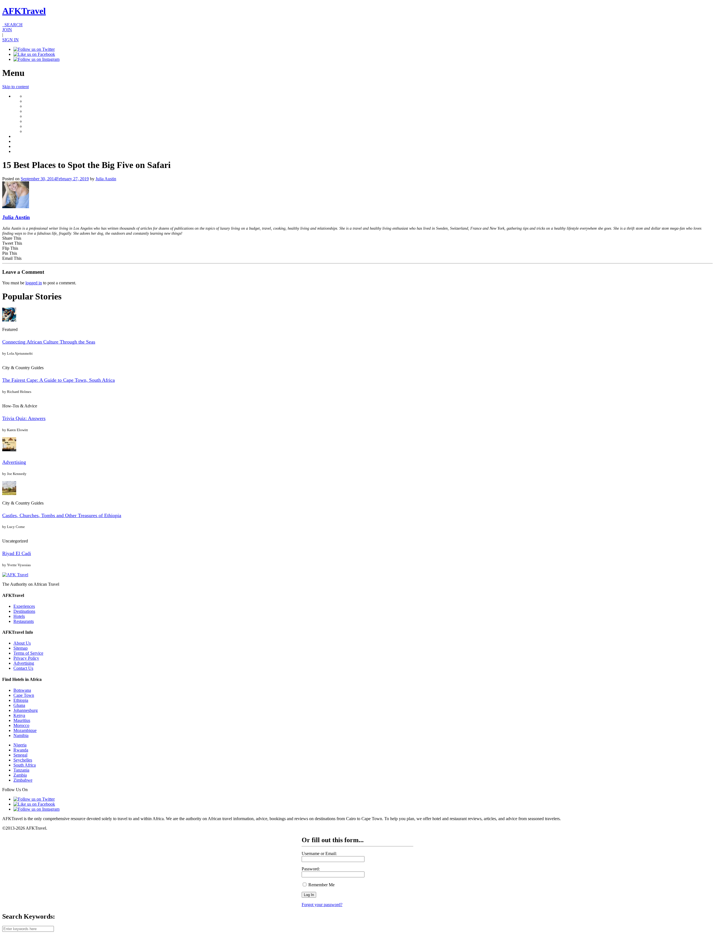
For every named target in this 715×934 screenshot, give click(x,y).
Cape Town (23, 695)
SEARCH (12, 24)
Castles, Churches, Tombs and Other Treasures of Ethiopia (61, 515)
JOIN (7, 29)
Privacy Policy (26, 658)
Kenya (19, 715)
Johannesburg (25, 710)
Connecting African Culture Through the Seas (48, 342)
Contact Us (23, 668)
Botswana (22, 690)
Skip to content (15, 86)
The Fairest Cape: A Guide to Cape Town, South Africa (58, 380)
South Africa (24, 765)
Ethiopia (20, 700)
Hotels (19, 616)
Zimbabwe (22, 780)
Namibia (20, 735)
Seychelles (22, 760)
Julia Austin (106, 178)
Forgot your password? (322, 904)
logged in (33, 282)
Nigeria (20, 745)
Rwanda (20, 750)
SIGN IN (10, 39)
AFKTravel (24, 11)
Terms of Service (28, 653)
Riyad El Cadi (16, 553)
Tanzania (21, 770)
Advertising (14, 462)
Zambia (20, 775)
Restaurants (23, 621)
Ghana (19, 705)
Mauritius (21, 720)
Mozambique (25, 730)
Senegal (20, 755)
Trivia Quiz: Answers (24, 418)
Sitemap (20, 648)
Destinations (24, 611)
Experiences (24, 606)
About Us (22, 643)
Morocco (21, 725)
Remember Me (321, 884)
